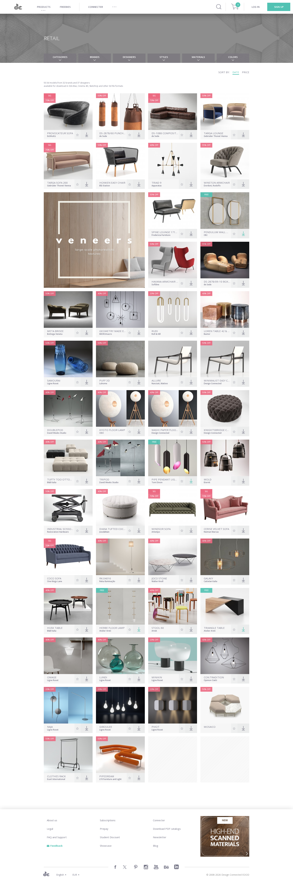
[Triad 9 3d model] (172, 161)
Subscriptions (107, 820)
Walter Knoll (157, 581)
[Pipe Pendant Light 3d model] (172, 458)
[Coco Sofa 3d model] (68, 557)
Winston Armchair (217, 182)
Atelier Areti (105, 631)
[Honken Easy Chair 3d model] (120, 161)
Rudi (155, 331)
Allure (156, 380)
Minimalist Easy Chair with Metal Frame (217, 380)
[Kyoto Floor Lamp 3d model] (120, 408)
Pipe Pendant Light (165, 479)
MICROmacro (105, 334)
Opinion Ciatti (210, 680)
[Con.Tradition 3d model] (224, 655)
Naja (50, 726)
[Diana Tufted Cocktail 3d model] (120, 507)
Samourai (53, 380)
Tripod (104, 479)
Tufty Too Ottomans (60, 479)
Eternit (207, 482)
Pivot (155, 726)
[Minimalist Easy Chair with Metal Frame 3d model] (224, 359)
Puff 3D (104, 380)
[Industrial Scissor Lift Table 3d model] (68, 507)
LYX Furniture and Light (110, 779)
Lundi (103, 677)
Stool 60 (158, 627)
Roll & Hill (156, 334)
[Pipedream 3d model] (120, 754)
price (245, 72)
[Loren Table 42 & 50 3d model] (224, 309)
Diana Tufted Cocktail (112, 529)
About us (52, 820)
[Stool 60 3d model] (172, 606)
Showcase (106, 845)
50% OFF (102, 95)
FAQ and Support (57, 837)
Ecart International (56, 779)
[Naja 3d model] (68, 705)
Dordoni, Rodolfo (212, 186)
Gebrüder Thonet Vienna (216, 136)
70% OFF (49, 100)
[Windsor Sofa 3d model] (172, 507)
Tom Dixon (157, 482)
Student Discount (110, 837)
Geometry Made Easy (112, 331)
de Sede (103, 136)
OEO (101, 433)
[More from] (217, 730)
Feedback (56, 845)
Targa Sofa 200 (57, 182)
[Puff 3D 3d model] (120, 359)
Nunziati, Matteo (160, 384)
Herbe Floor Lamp (112, 627)
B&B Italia (51, 482)
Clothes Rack (56, 776)
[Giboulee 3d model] (120, 705)
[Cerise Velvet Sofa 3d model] (224, 507)
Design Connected (212, 384)
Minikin (157, 677)
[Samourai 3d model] (68, 359)
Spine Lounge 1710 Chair (165, 232)
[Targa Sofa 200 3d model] (68, 161)
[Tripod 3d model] (120, 458)
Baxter (207, 334)
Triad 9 (156, 182)
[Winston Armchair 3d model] (224, 161)
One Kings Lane (54, 581)
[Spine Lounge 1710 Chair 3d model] (172, 210)
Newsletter (159, 837)
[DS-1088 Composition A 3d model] (172, 111)
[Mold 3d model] (224, 458)
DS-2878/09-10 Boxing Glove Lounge (217, 281)
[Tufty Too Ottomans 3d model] (68, 458)
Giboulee (105, 726)
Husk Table (55, 627)
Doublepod (55, 430)
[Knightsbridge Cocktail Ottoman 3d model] (224, 408)
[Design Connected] (18, 7)
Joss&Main (104, 532)
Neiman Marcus (211, 532)
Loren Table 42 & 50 (217, 331)
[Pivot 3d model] (172, 705)
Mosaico (210, 726)
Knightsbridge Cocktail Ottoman (217, 430)
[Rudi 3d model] (172, 309)
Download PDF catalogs (167, 828)
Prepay (104, 828)
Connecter (159, 820)
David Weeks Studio (56, 433)
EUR (74, 874)
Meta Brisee (55, 331)
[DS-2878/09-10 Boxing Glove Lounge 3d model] (224, 260)
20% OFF (154, 293)
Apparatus (157, 186)
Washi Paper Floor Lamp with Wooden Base (165, 430)
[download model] (243, 233)
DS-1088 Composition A (165, 133)
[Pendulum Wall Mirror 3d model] (224, 210)
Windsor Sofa (161, 529)
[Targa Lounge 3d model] (224, 111)
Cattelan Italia (210, 581)
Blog (155, 845)
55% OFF (206, 145)
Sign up (279, 6)
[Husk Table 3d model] (68, 606)
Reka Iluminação (107, 581)
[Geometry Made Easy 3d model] (120, 309)
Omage (51, 677)
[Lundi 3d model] (120, 655)
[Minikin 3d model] (172, 655)
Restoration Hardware (58, 532)
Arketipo (156, 532)
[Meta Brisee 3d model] (68, 309)
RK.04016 (105, 578)
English (60, 874)
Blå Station (104, 186)
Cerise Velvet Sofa (216, 529)
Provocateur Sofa (60, 133)
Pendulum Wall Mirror (217, 232)
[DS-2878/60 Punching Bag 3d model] (120, 111)
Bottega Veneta (54, 334)
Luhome (103, 384)
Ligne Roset (52, 384)
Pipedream (106, 776)
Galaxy (208, 578)
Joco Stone (159, 578)
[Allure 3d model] (172, 359)
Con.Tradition (214, 677)
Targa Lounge (213, 133)
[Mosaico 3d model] (224, 705)
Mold (207, 479)
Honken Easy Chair (112, 182)
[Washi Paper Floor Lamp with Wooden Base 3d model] (172, 408)
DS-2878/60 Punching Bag (112, 133)
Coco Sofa (54, 578)
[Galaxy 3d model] (224, 557)
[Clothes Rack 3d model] (68, 754)
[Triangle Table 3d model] (224, 606)
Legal (50, 828)
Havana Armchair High (165, 281)
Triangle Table (214, 627)
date (235, 72)
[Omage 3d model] (68, 655)
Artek (154, 631)
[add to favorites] (77, 134)
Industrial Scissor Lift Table (60, 529)
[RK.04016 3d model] (120, 557)
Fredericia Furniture (161, 235)
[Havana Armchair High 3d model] (172, 260)
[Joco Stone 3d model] (172, 557)
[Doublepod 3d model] (68, 408)
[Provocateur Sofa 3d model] (68, 111)
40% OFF (154, 145)
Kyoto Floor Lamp (112, 430)
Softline (155, 285)
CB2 (205, 235)
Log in (256, 6)
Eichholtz (51, 136)
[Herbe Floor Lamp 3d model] (120, 606)
